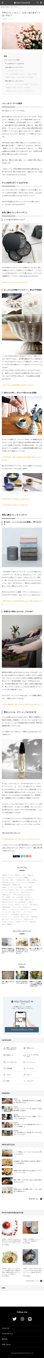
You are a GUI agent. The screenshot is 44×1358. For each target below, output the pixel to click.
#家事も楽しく (6, 895)
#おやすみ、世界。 (8, 880)
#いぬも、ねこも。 (8, 922)
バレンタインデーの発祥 (12, 60)
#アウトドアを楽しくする (10, 890)
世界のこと (10, 1055)
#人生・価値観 (6, 924)
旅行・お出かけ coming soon (11, 1048)
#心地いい (28, 897)
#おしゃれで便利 (17, 897)
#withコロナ (25, 914)
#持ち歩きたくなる (8, 882)
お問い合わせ (6, 1344)
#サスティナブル (7, 905)
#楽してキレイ (17, 912)
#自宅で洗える (25, 892)
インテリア (30, 1068)
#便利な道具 (6, 885)
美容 (7, 1081)
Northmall (5, 1328)
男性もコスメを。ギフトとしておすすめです (19, 91)
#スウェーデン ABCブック (19, 909)
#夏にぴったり (30, 900)
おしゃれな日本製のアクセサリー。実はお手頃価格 (21, 74)
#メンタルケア (28, 912)
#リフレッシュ (6, 917)
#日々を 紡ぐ (25, 917)
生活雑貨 (9, 1068)
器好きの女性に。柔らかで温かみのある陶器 (19, 77)
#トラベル (5, 914)
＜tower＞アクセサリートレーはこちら (15, 282)
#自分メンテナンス (21, 905)
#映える (30, 875)
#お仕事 (16, 917)
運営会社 (5, 1339)
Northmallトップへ (32, 1281)
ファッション (31, 1062)
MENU (2, 2)
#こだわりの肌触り (22, 877)
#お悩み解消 (15, 914)
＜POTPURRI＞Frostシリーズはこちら (15, 505)
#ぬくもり (5, 919)
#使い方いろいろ (7, 902)
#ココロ (4, 892)
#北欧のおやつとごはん (9, 900)
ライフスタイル (11, 1062)
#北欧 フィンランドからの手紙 (12, 887)
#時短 (21, 900)
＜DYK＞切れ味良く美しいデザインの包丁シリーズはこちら (21, 704)
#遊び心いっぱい (20, 875)
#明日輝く (35, 917)
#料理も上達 (16, 885)
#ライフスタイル (16, 919)
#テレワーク (17, 907)
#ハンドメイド (21, 882)
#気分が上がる (28, 919)
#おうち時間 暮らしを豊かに (24, 902)
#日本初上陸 (20, 880)
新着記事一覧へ (34, 1199)
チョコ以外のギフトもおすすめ (14, 63)
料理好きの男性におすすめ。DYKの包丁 (18, 87)
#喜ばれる (32, 922)
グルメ (8, 1075)
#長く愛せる (33, 905)
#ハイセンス (6, 912)
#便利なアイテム (7, 875)
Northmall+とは (7, 1334)
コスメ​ (29, 1075)
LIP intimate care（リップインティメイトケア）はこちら (21, 839)
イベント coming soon (32, 1055)
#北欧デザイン (28, 907)
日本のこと (30, 1048)
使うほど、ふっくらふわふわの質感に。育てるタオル (22, 84)
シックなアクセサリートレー (15, 70)
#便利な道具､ (6, 907)
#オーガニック (14, 892)
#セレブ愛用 (28, 887)
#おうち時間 (6, 897)
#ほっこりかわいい (8, 877)
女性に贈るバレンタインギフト (14, 67)
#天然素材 (31, 882)
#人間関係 (33, 909)
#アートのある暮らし (28, 890)
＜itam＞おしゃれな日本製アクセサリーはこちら (18, 385)
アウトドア (30, 1081)
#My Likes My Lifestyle (22, 895)
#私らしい (5, 909)
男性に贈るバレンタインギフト (14, 81)
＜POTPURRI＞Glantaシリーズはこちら (15, 499)
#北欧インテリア (21, 922)
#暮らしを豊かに (32, 880)
